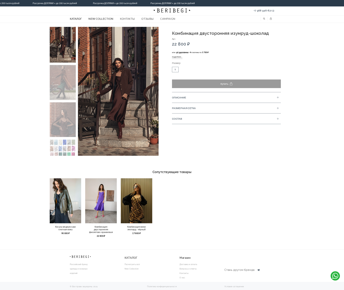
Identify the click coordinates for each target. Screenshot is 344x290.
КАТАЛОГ (76, 18)
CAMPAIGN (167, 18)
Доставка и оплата (188, 264)
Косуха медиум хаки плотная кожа (65, 228)
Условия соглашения (234, 286)
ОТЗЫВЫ (147, 18)
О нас (182, 278)
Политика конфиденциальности (162, 286)
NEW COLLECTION (100, 18)
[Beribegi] (172, 10)
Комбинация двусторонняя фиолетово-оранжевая (101, 229)
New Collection (132, 269)
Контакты (184, 273)
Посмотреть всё (132, 264)
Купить (224, 83)
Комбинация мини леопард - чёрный (136, 228)
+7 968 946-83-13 (264, 10)
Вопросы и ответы (188, 269)
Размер (176, 62)
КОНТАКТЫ (127, 18)
